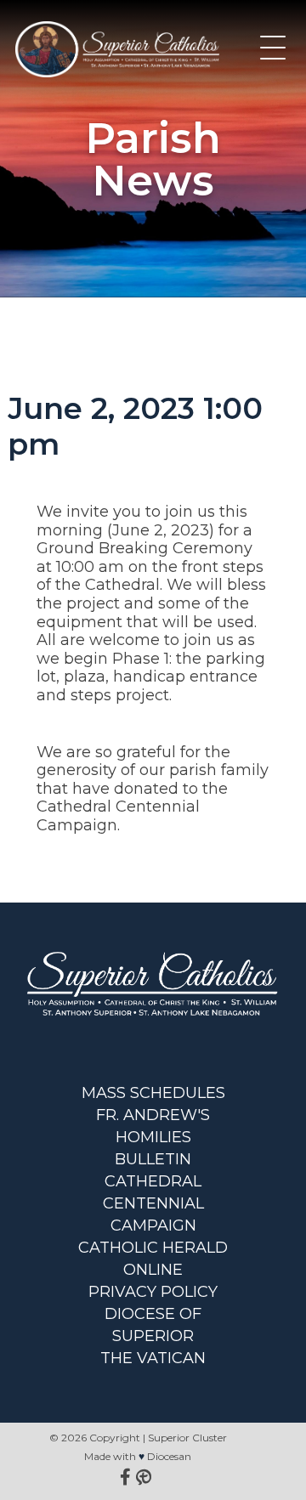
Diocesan (169, 1456)
